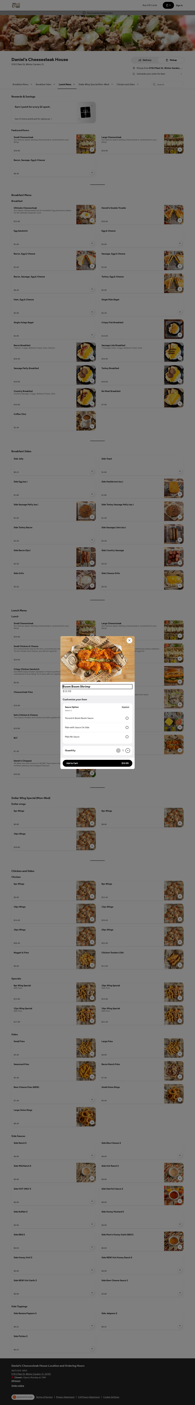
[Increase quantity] (127, 750)
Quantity (70, 750)
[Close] (129, 640)
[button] (97, 659)
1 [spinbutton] (123, 750)
